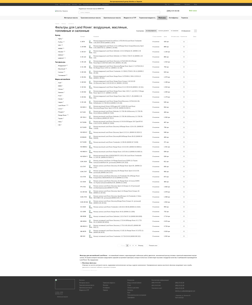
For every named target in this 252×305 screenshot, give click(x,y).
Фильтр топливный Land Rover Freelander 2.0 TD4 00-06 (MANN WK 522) (117, 236)
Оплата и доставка (65, 4)
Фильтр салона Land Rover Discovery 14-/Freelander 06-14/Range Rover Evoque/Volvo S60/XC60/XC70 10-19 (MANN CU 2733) (116, 176)
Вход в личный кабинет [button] (134, 282)
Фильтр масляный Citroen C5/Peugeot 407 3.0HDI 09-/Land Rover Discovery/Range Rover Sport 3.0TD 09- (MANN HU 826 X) (114, 107)
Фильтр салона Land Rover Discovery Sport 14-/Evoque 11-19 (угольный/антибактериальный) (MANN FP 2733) (116, 186)
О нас (56, 4)
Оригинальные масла (112, 18)
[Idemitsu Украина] (65, 284)
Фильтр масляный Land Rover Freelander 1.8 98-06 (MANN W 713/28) (115, 142)
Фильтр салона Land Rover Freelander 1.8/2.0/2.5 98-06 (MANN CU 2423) (116, 207)
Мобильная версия (62, 297)
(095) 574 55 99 (173, 11)
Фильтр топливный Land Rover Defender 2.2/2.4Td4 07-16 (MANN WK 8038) (117, 216)
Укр (169, 4)
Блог (80, 4)
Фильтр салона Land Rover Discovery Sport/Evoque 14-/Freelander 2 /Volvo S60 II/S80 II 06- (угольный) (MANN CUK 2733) (117, 197)
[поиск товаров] (158, 12)
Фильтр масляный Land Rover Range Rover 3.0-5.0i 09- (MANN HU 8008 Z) (117, 147)
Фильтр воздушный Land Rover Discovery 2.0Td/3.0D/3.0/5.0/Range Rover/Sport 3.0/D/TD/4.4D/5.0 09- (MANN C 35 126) (114, 62)
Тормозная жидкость (147, 18)
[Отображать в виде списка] (195, 30)
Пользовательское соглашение (92, 4)
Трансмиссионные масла (91, 18)
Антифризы (173, 18)
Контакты (74, 4)
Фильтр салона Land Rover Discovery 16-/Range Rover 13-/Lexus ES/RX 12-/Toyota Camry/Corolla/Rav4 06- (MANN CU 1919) (116, 181)
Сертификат (105, 4)
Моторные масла (71, 18)
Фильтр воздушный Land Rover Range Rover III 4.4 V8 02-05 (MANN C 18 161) (118, 87)
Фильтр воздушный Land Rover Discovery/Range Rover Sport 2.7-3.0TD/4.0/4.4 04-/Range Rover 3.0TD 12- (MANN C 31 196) (118, 67)
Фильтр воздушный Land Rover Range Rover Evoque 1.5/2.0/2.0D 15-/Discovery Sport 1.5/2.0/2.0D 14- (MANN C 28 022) (114, 82)
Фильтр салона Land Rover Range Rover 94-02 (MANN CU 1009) (114, 211)
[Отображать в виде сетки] (193, 30)
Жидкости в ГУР (130, 18)
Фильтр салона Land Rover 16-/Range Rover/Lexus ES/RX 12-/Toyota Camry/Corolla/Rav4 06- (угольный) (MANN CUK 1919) (115, 161)
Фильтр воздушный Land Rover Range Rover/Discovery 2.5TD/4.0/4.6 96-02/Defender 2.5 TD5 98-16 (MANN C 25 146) (116, 102)
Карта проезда (179, 297)
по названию (174, 30)
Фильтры (162, 18)
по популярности (151, 30)
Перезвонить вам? (157, 288)
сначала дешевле (163, 30)
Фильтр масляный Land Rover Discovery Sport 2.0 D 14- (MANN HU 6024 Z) (117, 132)
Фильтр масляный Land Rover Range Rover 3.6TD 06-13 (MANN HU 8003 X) (117, 151)
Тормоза (184, 18)
